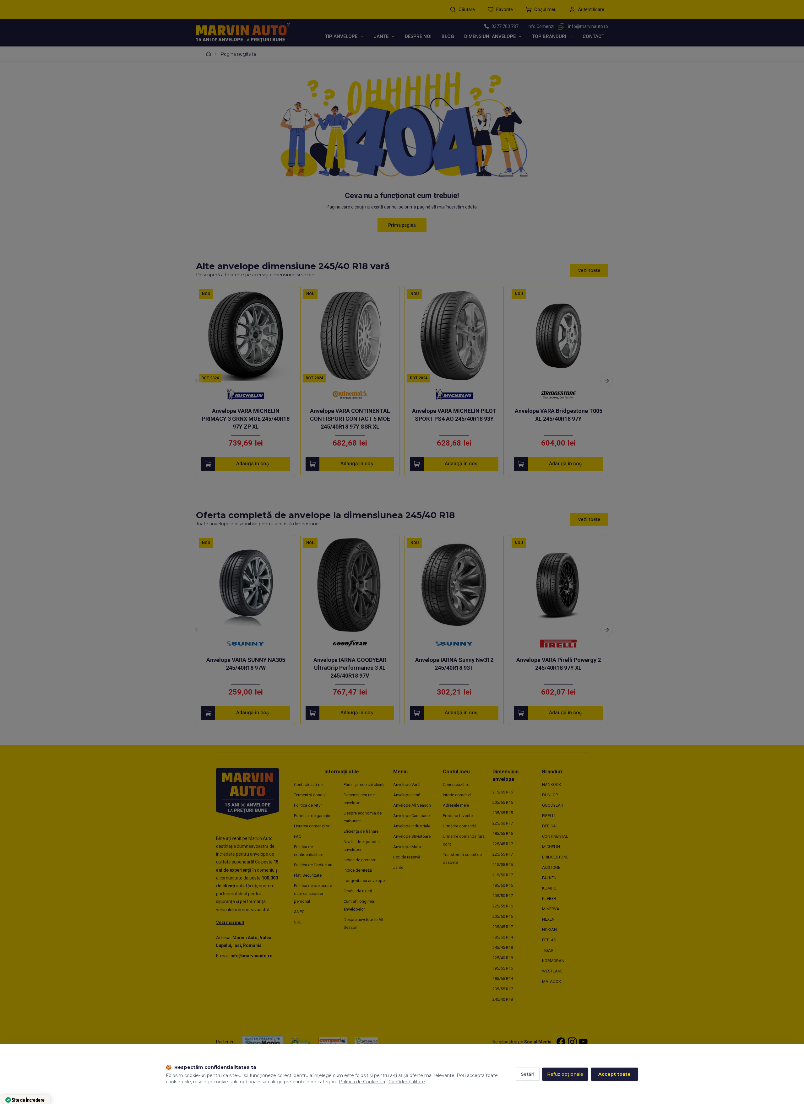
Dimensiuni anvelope (490, 36)
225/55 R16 (502, 906)
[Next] (606, 381)
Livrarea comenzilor (311, 826)
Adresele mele (456, 805)
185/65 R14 (502, 978)
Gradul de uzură (358, 891)
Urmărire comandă (459, 826)
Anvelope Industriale (411, 826)
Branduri (552, 772)
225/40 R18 (502, 957)
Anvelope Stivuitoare (412, 836)
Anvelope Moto (407, 846)
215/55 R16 (502, 864)
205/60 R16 (502, 916)
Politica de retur (308, 805)
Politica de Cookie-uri (313, 865)
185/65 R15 (502, 833)
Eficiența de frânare (361, 831)
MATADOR (551, 981)
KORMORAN (553, 960)
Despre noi (418, 36)
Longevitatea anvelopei (365, 880)
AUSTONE (551, 867)
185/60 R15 (502, 885)
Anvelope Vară (406, 784)
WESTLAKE (552, 971)
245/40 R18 (502, 999)
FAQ (298, 836)
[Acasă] (208, 54)
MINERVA (550, 908)
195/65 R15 (502, 812)
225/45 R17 (502, 844)
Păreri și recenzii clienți (364, 784)
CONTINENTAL (555, 836)
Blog (448, 36)
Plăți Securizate (308, 875)
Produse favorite (458, 815)
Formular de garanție (312, 815)
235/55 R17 (502, 989)
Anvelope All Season (412, 805)
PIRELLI (548, 815)
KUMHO (549, 888)
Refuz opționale (565, 1074)
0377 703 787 (505, 26)
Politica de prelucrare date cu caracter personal (313, 893)
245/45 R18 (502, 947)
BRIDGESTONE (555, 857)
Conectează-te (456, 784)
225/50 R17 (502, 823)
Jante (381, 36)
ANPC (299, 911)
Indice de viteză (358, 870)
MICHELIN (551, 846)
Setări (527, 1074)
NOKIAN (549, 929)
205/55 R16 (502, 802)
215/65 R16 (502, 792)
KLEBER (549, 898)
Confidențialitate (406, 1082)
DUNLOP (550, 795)
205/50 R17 (502, 895)
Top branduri (549, 36)
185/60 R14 (502, 937)
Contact (593, 36)
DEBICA (549, 826)
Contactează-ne (308, 784)
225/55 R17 (502, 854)
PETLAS (549, 940)
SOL (298, 922)
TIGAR (547, 950)
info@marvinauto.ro (588, 26)
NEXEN (548, 919)
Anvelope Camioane (411, 815)
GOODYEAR (552, 805)
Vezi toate (589, 270)
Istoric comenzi (457, 795)
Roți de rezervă (406, 857)
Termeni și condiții (310, 795)
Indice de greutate (360, 860)
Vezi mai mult (230, 922)
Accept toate (614, 1074)
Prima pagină (402, 225)
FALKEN (549, 877)
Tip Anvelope (341, 36)
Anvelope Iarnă (406, 795)
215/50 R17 (502, 875)
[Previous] (197, 381)
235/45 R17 (502, 926)
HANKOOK (551, 784)
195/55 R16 (502, 968)
